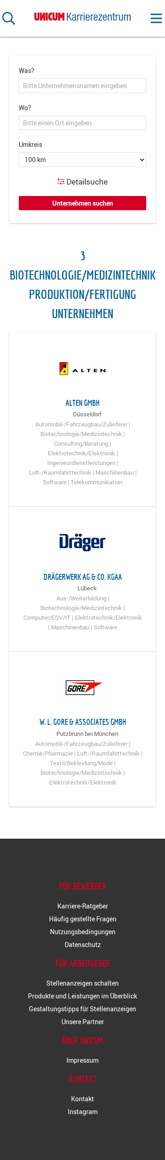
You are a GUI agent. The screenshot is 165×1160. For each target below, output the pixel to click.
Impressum (82, 1060)
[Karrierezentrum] (82, 15)
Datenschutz (83, 944)
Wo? (25, 107)
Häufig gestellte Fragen (82, 918)
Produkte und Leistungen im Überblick (82, 996)
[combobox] (82, 85)
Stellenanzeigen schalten (82, 983)
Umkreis (30, 144)
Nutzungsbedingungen (83, 931)
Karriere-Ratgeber (82, 906)
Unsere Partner (82, 1021)
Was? (26, 70)
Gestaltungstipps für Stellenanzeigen (82, 1008)
